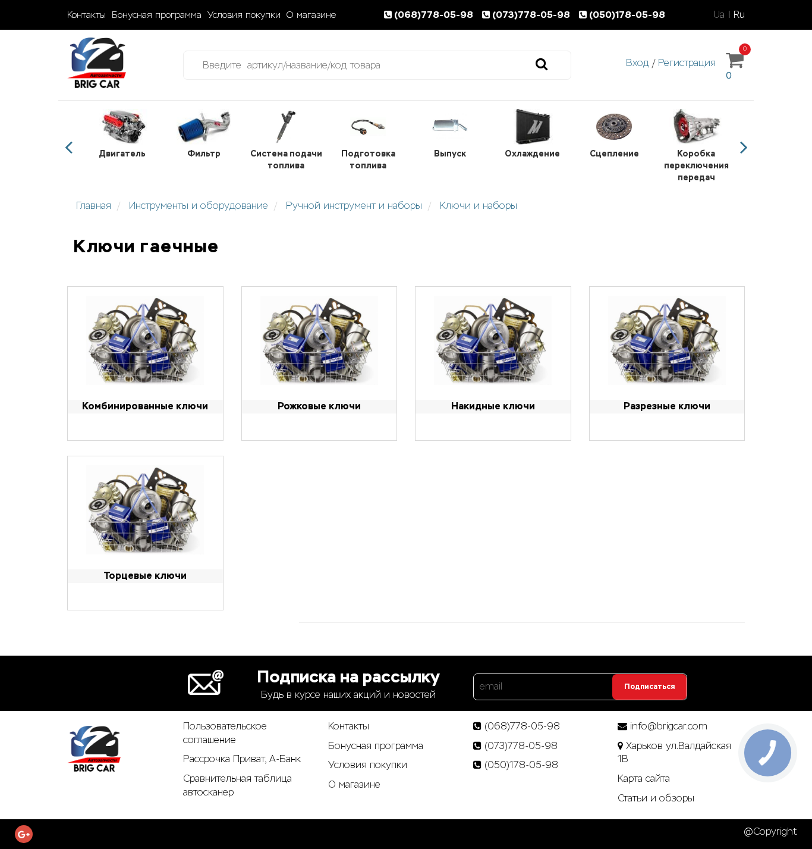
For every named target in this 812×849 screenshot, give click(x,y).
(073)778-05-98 (532, 14)
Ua (719, 14)
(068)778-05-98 (435, 14)
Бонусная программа (157, 15)
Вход (637, 62)
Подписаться (649, 686)
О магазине (311, 15)
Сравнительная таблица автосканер (237, 785)
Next (744, 147)
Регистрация (687, 62)
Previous (68, 147)
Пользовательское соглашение (225, 732)
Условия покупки (244, 15)
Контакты (86, 15)
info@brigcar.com (668, 726)
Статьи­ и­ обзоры (656, 798)
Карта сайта (644, 778)
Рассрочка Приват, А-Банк (242, 759)
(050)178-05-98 (627, 14)
